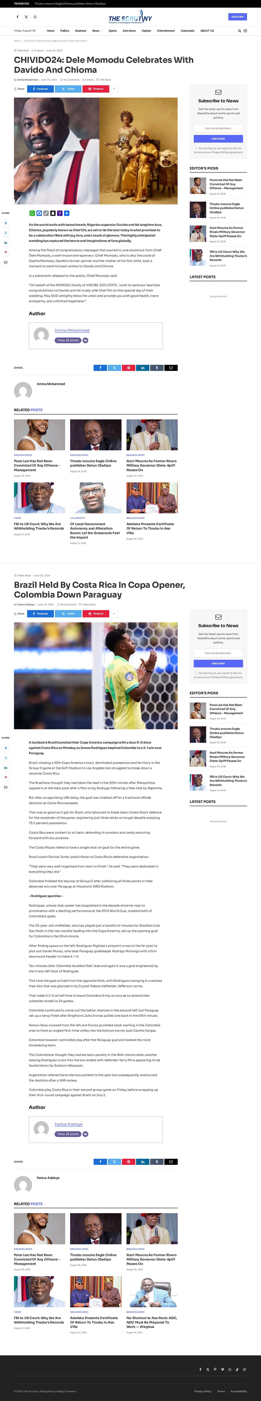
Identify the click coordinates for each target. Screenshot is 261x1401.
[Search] (239, 31)
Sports (113, 30)
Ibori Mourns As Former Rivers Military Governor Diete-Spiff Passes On (151, 465)
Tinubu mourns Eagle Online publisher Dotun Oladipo (70, 3)
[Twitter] (6, 233)
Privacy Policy (220, 152)
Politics (64, 30)
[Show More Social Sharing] (114, 89)
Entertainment (166, 30)
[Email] (6, 262)
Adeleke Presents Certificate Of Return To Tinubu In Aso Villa (150, 528)
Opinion (146, 30)
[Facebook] (6, 223)
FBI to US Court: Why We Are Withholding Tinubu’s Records (39, 526)
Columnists (187, 30)
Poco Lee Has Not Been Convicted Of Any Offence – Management (37, 465)
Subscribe (238, 16)
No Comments (71, 79)
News (95, 30)
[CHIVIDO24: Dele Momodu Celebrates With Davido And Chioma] (96, 151)
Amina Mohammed (27, 79)
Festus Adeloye (26, 604)
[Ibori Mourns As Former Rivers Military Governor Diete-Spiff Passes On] (152, 435)
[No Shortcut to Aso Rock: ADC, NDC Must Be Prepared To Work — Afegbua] (152, 1291)
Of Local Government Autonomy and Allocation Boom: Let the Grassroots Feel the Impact (94, 530)
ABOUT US (207, 30)
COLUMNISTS (77, 518)
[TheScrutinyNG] (130, 17)
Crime (17, 518)
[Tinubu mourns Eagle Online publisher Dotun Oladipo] (95, 435)
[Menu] (245, 31)
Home (50, 30)
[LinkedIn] (6, 242)
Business (80, 30)
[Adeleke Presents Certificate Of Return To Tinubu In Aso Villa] (152, 498)
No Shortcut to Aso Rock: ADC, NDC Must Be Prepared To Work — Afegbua (151, 1322)
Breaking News (23, 455)
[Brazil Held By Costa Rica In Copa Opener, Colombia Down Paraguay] (96, 675)
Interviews (129, 30)
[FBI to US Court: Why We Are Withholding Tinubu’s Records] (39, 498)
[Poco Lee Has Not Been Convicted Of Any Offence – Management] (39, 435)
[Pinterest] (6, 252)
